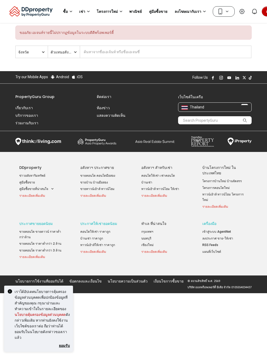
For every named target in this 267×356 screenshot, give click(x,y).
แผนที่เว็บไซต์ (211, 252)
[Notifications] (254, 11)
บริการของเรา (26, 115)
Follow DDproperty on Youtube (228, 78)
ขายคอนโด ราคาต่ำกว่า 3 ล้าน (40, 250)
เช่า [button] (82, 11)
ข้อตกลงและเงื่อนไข (85, 281)
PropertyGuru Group (34, 96)
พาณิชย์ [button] (135, 11)
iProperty (240, 141)
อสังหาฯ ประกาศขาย (97, 167)
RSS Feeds (210, 245)
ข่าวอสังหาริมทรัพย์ (32, 175)
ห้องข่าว (103, 108)
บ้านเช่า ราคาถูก (91, 238)
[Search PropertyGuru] (245, 120)
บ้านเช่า (146, 182)
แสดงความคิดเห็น (111, 115)
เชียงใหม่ (147, 245)
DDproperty (30, 167)
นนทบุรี (146, 238)
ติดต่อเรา (104, 96)
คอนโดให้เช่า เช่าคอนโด (158, 175)
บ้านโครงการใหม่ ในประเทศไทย (219, 170)
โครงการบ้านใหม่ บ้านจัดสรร (222, 181)
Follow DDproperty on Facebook (212, 78)
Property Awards (97, 141)
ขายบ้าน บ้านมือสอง (94, 182)
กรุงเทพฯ (147, 232)
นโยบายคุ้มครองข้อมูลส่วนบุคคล (40, 314)
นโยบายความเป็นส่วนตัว (128, 281)
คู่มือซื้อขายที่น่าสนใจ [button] (34, 189)
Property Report (202, 141)
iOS (79, 77)
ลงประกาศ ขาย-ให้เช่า (217, 238)
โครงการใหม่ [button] (107, 11)
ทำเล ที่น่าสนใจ (153, 223)
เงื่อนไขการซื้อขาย (169, 281)
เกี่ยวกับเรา (24, 108)
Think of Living (38, 141)
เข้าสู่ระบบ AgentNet (216, 232)
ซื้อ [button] (65, 11)
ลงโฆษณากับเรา (188, 11)
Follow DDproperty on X (243, 78)
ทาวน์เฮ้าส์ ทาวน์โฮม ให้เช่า (160, 189)
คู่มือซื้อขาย (27, 182)
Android (62, 77)
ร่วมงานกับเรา (26, 123)
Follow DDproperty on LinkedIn (236, 78)
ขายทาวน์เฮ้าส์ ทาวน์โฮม (97, 189)
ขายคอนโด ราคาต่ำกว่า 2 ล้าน (40, 243)
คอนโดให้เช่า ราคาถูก (95, 232)
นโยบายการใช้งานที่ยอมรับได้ (39, 281)
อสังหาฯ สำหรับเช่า (156, 167)
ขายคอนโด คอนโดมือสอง (97, 175)
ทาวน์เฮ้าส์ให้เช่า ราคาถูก (97, 245)
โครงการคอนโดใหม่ (216, 188)
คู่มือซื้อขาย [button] (158, 11)
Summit (155, 141)
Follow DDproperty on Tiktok (249, 78)
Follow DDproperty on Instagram (220, 78)
